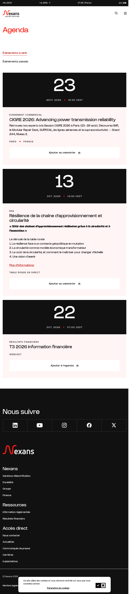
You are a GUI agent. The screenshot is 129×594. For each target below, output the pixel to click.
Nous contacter (11, 536)
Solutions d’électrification (16, 476)
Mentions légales (11, 586)
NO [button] (103, 585)
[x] (114, 425)
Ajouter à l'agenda (62, 366)
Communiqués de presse (16, 549)
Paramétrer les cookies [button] (58, 588)
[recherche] (116, 13)
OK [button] (98, 585)
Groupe (7, 489)
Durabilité (8, 482)
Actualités (8, 542)
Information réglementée (16, 512)
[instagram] (64, 425)
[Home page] (11, 14)
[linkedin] (15, 425)
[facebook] (89, 425)
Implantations (10, 562)
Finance (7, 495)
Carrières (8, 555)
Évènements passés (15, 61)
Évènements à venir (15, 53)
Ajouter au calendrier (62, 153)
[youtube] (40, 425)
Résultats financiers (14, 519)
